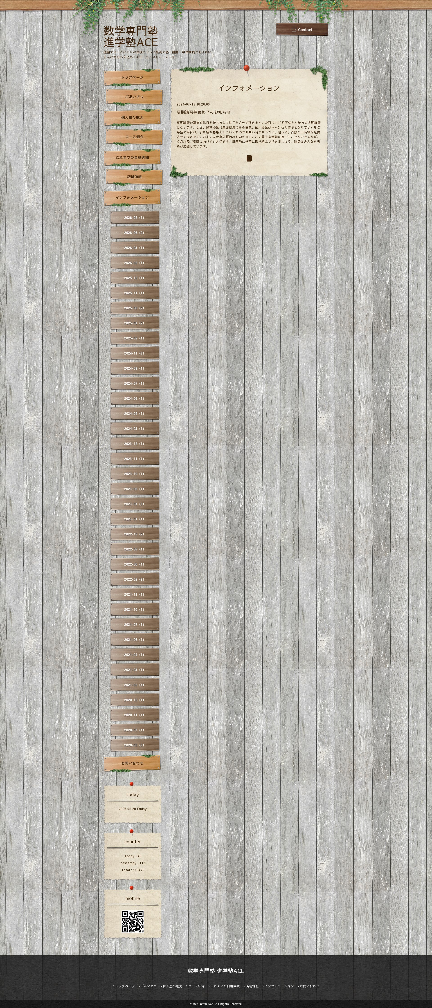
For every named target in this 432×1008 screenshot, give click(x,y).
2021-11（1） (135, 594)
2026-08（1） (135, 217)
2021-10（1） (135, 609)
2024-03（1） (135, 428)
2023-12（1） (135, 443)
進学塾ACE (206, 1004)
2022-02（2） (135, 579)
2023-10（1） (135, 473)
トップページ (132, 77)
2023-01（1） (135, 519)
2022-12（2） (135, 534)
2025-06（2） (135, 308)
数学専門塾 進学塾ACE (131, 36)
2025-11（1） (135, 293)
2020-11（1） (135, 715)
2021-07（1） (135, 624)
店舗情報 (134, 176)
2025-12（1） (135, 278)
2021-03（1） (135, 669)
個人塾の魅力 (132, 117)
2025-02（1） (135, 338)
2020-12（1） (135, 700)
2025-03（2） (135, 323)
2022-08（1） (135, 549)
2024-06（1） (135, 398)
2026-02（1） (135, 262)
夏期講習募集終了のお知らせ (204, 112)
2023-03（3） (135, 504)
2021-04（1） (135, 654)
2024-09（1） (135, 368)
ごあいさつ (134, 96)
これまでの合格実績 (132, 157)
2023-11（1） (135, 458)
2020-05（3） (135, 745)
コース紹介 (134, 136)
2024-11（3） (135, 353)
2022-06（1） (135, 564)
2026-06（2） (135, 232)
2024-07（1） (135, 383)
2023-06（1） (135, 489)
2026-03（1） (135, 247)
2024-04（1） (135, 413)
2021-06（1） (135, 639)
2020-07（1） (135, 730)
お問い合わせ (132, 763)
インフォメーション (132, 197)
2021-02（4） (135, 684)
